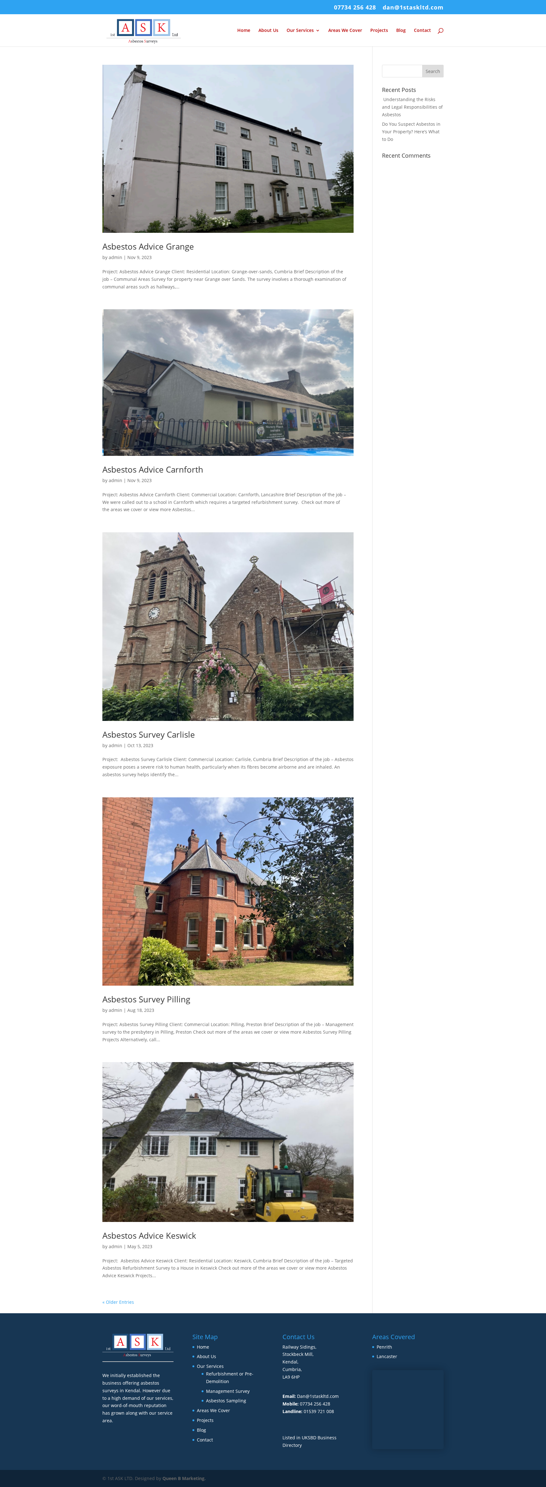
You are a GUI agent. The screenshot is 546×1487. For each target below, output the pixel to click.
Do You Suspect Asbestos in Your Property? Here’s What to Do (411, 131)
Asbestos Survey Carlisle (148, 734)
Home (243, 30)
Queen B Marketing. (184, 1478)
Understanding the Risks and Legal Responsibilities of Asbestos (412, 107)
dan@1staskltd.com (413, 7)
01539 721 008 (319, 1411)
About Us (268, 30)
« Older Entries (118, 1302)
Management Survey (228, 1391)
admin (115, 257)
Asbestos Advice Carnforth (152, 469)
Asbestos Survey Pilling (146, 999)
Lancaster (387, 1356)
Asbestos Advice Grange (148, 246)
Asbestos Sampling (226, 1401)
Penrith (384, 1347)
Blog (401, 30)
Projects (379, 30)
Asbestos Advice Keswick (149, 1235)
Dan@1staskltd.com (318, 1396)
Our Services (300, 30)
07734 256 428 (355, 7)
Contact (422, 30)
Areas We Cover (345, 30)
